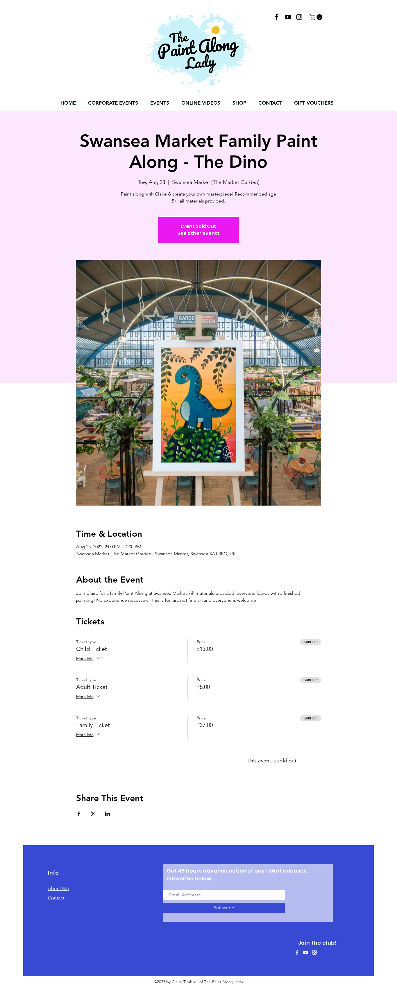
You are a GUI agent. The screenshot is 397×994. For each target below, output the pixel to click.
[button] (317, 17)
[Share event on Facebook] (79, 814)
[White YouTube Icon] (306, 952)
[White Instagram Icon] (314, 952)
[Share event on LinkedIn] (107, 814)
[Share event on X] (93, 814)
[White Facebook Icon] (297, 952)
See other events (198, 233)
